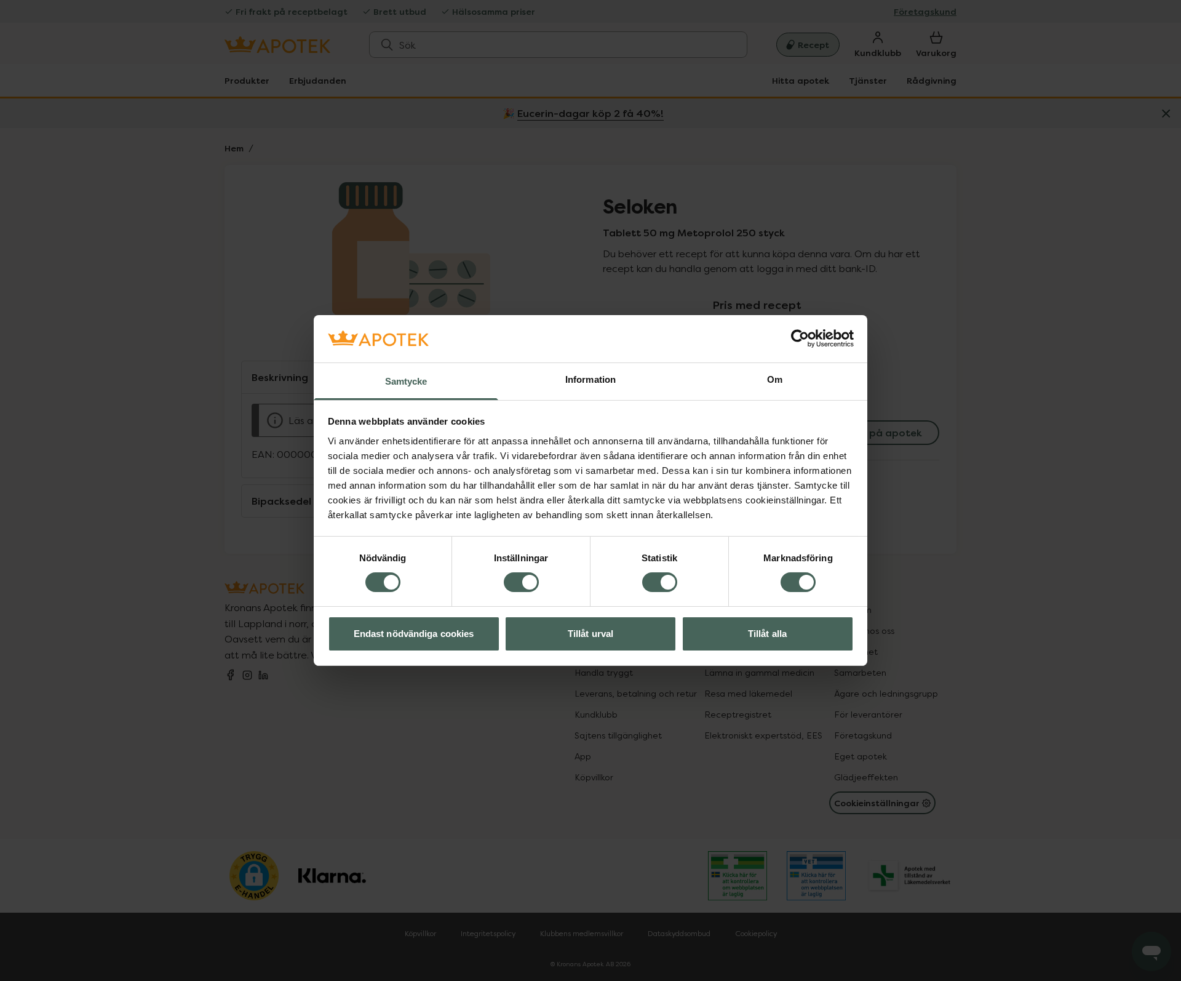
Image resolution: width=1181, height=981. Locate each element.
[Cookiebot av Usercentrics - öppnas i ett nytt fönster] (800, 338)
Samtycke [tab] (406, 381)
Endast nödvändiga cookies (414, 633)
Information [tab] (590, 379)
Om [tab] (774, 379)
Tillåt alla (767, 633)
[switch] (521, 582)
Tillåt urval (590, 633)
